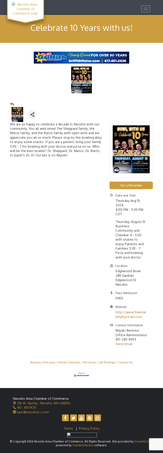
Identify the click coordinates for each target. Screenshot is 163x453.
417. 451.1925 (26, 407)
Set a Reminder (131, 185)
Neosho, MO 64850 (43, 403)
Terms (68, 428)
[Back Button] (12, 104)
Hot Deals (89, 362)
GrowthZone (142, 441)
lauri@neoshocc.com (32, 412)
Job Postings (107, 362)
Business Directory (42, 362)
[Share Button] (32, 114)
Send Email (123, 344)
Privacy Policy (89, 428)
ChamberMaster (83, 445)
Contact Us (125, 362)
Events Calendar (69, 362)
